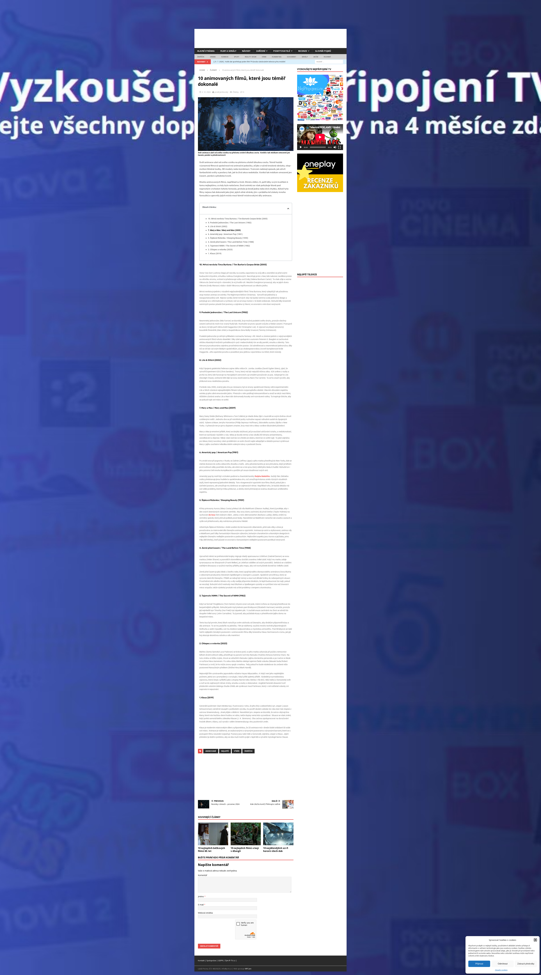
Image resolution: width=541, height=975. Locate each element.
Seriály (305, 57)
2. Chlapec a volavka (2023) (220, 249)
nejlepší (225, 751)
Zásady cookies (501, 970)
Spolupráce (211, 960)
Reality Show (250, 57)
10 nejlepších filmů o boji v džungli (245, 850)
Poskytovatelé (281, 51)
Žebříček (200, 57)
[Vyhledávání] (329, 61)
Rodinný (327, 57)
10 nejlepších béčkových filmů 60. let (211, 850)
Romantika (276, 57)
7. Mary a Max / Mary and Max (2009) (224, 230)
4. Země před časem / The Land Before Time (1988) (231, 242)
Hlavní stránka (206, 51)
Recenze (302, 51)
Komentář (202, 875)
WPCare (248, 969)
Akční (315, 57)
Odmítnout (502, 963)
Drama (213, 57)
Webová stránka (205, 912)
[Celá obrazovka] (339, 147)
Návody (246, 51)
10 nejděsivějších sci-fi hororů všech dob (275, 850)
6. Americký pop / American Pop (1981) (225, 234)
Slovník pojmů (323, 51)
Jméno (201, 896)
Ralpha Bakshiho (262, 476)
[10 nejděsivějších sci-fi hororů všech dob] (278, 834)
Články (236, 92)
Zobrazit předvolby (525, 963)
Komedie (224, 57)
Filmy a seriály (228, 51)
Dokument (291, 57)
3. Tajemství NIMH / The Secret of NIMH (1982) (229, 246)
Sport (236, 57)
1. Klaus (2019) (214, 253)
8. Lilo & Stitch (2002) (217, 226)
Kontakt (201, 960)
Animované (210, 751)
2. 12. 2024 (206, 92)
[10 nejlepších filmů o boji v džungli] (246, 834)
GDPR (220, 960)
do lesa (212, 515)
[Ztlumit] (334, 147)
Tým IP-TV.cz (230, 960)
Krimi (264, 57)
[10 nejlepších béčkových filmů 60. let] (213, 834)
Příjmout (479, 963)
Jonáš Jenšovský (221, 92)
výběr (236, 751)
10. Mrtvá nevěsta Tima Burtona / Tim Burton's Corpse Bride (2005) (238, 219)
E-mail (201, 904)
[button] (535, 940)
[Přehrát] (300, 147)
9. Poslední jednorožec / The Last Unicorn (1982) (229, 222)
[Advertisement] (270, 38)
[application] (320, 137)
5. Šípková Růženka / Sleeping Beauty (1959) (228, 238)
